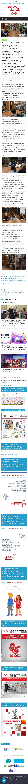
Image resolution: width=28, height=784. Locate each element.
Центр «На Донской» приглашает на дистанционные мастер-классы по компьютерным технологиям (14, 347)
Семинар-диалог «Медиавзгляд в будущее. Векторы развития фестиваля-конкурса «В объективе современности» (13, 279)
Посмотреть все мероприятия (9, 454)
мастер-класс (22, 77)
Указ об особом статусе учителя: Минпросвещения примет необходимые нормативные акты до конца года (11, 3)
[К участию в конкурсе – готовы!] (14, 355)
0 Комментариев (21, 75)
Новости (5, 39)
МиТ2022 (10, 80)
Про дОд (13, 75)
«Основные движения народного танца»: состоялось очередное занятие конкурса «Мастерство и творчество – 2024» (13, 322)
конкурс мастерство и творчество (11, 77)
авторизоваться (5, 382)
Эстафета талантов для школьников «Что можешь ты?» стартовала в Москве (13, 292)
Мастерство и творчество (8, 78)
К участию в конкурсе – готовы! (13, 370)
